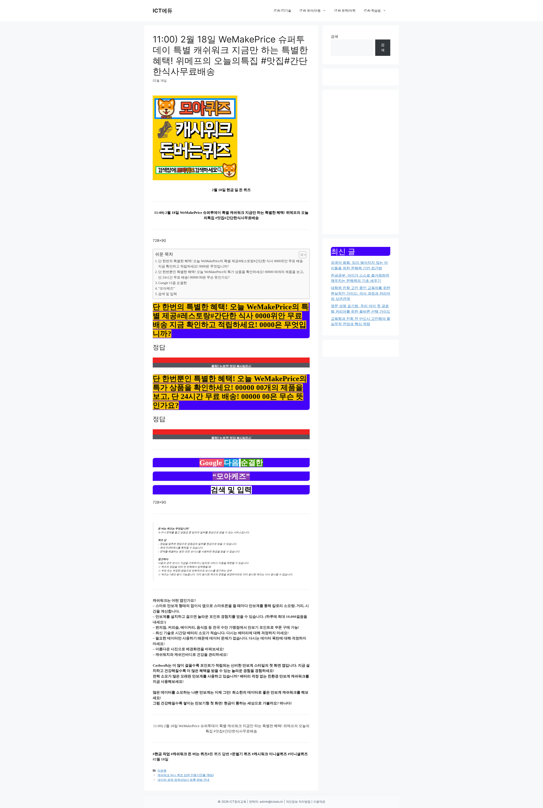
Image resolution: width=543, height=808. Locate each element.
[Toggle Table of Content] (300, 254)
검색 (334, 36)
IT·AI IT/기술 (282, 10)
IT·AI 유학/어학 (344, 10)
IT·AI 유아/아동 (310, 10)
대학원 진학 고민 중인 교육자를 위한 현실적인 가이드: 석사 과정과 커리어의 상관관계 (360, 293)
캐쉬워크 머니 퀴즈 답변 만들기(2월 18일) (186, 775)
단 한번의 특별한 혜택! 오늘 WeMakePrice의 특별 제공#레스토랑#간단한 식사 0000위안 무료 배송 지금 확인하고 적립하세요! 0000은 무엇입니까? (230, 263)
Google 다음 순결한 (172, 283)
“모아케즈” (166, 288)
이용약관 (319, 801)
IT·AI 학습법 (372, 10)
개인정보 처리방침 (298, 801)
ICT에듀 (162, 10)
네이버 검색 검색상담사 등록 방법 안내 (183, 779)
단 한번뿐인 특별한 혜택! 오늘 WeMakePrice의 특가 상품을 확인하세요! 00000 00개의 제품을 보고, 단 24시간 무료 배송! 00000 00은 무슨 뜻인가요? (231, 274)
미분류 (162, 770)
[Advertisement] (360, 162)
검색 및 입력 (167, 294)
